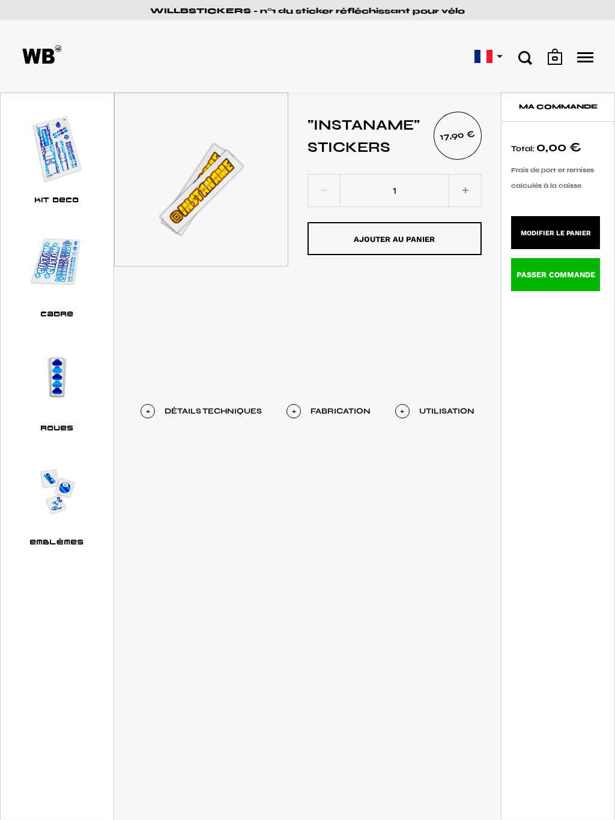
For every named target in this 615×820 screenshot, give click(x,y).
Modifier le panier (556, 233)
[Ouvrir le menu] (585, 57)
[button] (487, 56)
